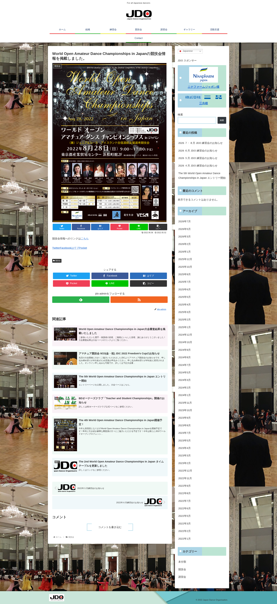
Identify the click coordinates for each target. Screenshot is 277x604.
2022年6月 (184, 508)
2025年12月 (185, 259)
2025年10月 (185, 266)
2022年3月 (184, 523)
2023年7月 (184, 432)
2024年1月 (184, 395)
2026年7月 (184, 221)
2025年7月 (184, 281)
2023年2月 (184, 463)
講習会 (182, 576)
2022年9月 (184, 485)
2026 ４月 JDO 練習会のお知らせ (197, 165)
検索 (180, 114)
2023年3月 (184, 455)
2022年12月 (185, 470)
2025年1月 (184, 327)
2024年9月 (184, 349)
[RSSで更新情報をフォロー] (139, 299)
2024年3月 (184, 380)
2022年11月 (185, 478)
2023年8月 (184, 425)
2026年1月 (184, 251)
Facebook (65, 248)
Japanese (187, 51)
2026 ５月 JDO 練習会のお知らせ (197, 158)
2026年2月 (184, 244)
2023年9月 (184, 417)
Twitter (56, 248)
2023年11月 (185, 402)
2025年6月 (184, 289)
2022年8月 (184, 493)
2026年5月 (184, 228)
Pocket (83, 248)
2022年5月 (184, 515)
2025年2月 (184, 319)
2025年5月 (184, 297)
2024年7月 (184, 364)
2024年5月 (184, 372)
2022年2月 (184, 531)
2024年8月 (184, 357)
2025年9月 (184, 274)
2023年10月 (185, 410)
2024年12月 (185, 334)
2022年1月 (184, 538)
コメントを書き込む (110, 527)
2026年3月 (184, 236)
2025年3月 (184, 312)
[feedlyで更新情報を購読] (80, 299)
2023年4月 (184, 448)
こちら (85, 238)
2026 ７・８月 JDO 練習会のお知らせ (200, 143)
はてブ (75, 248)
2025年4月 (184, 304)
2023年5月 (184, 440)
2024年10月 (185, 342)
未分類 (182, 561)
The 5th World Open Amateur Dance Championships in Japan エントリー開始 (202, 175)
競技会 (58, 261)
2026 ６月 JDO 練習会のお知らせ (197, 150)
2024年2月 (184, 387)
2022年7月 (184, 500)
